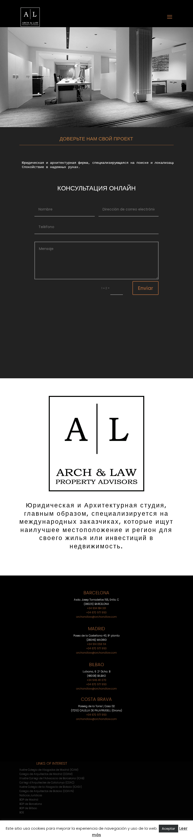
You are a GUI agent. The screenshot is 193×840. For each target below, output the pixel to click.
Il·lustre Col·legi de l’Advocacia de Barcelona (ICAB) (51, 778)
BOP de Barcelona (30, 804)
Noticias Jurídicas (30, 795)
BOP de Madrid (28, 800)
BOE (21, 812)
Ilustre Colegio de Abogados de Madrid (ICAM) (48, 770)
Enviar (145, 288)
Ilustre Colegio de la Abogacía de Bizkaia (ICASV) (50, 787)
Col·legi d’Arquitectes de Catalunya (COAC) (46, 782)
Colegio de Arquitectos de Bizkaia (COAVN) (46, 791)
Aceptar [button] (168, 828)
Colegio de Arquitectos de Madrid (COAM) (46, 774)
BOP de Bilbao (28, 808)
